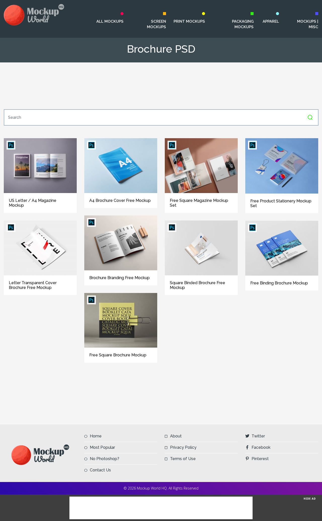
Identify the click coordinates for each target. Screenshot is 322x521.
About (176, 436)
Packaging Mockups (243, 24)
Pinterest (260, 458)
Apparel (271, 21)
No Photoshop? (104, 458)
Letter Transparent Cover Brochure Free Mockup (33, 285)
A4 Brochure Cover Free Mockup (120, 200)
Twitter (258, 436)
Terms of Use (183, 458)
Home (96, 436)
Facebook (261, 447)
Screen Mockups (156, 24)
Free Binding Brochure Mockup (279, 283)
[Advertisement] (161, 86)
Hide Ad (310, 498)
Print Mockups (189, 21)
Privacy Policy (183, 447)
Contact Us (100, 470)
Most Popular (102, 447)
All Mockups (109, 21)
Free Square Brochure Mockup (117, 355)
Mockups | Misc (307, 24)
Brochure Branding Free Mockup (119, 277)
